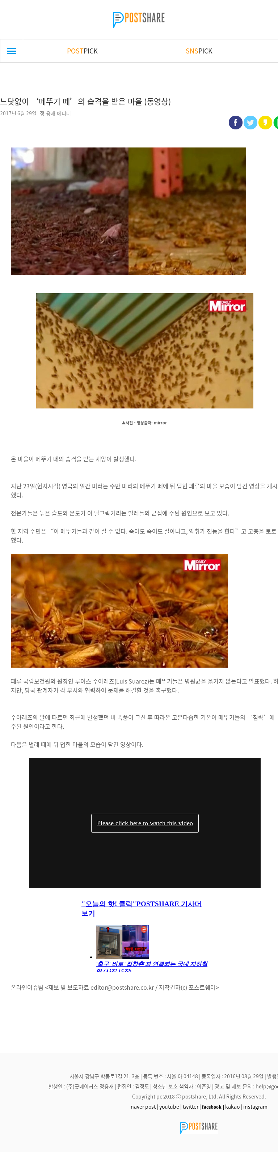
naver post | (144, 1106)
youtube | (170, 1106)
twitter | (192, 1106)
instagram (255, 1106)
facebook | (213, 1106)
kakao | (233, 1106)
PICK (82, 50)
